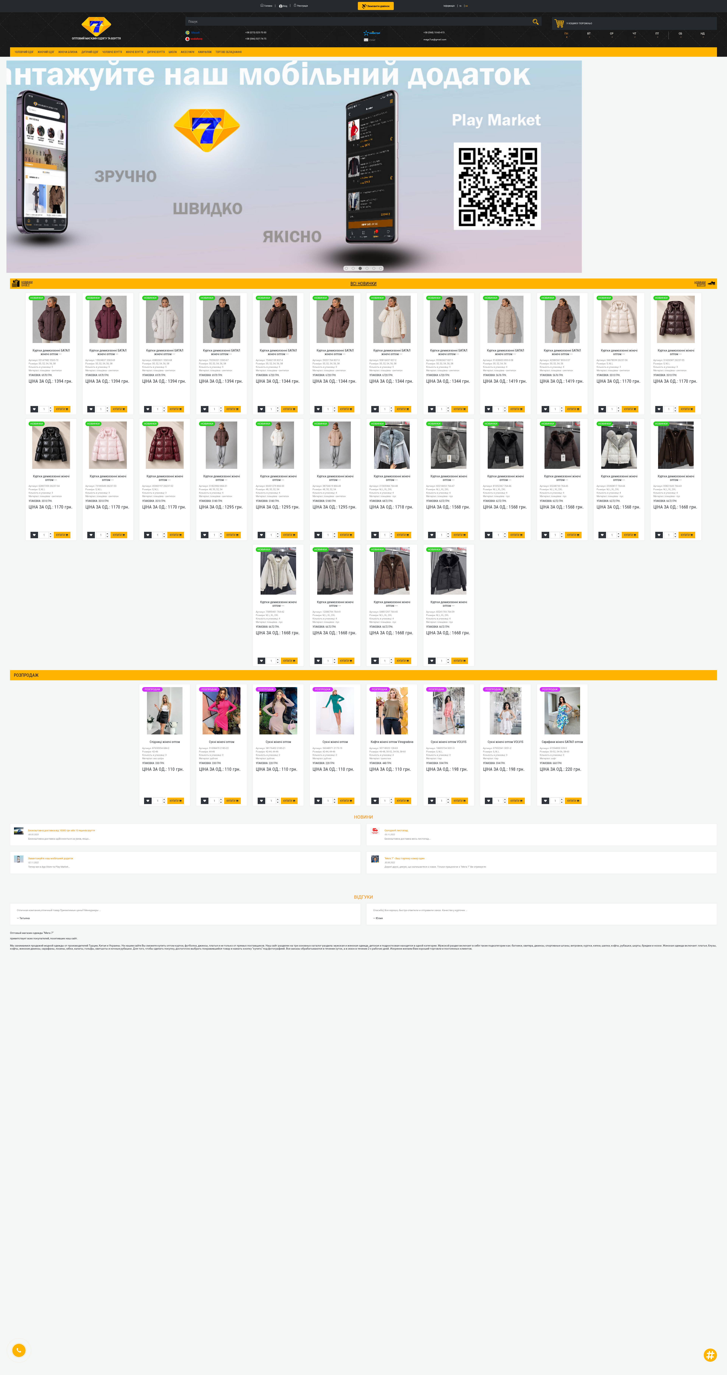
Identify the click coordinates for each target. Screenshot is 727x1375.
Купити (61, 225)
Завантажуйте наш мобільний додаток (50, 674)
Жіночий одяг (46, 52)
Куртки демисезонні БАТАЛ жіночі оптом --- (51, 168)
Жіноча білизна (67, 52)
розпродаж (26, 491)
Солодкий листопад (396, 646)
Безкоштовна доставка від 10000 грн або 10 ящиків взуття (61, 646)
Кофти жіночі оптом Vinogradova (392, 558)
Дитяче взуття (156, 52)
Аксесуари (187, 52)
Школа (173, 52)
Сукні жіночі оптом (221, 558)
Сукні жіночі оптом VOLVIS (448, 558)
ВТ (588, 33)
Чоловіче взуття (112, 52)
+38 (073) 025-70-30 (256, 32)
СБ (680, 33)
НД (703, 33)
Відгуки (363, 713)
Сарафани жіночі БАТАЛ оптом (562, 558)
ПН (566, 33)
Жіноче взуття (134, 52)
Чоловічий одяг (24, 52)
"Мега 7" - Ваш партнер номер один (405, 674)
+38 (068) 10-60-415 (434, 32)
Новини (363, 633)
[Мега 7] (363, 75)
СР (611, 33)
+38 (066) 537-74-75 (256, 38)
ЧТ (634, 33)
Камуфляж (205, 52)
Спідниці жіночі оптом (165, 558)
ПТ (657, 33)
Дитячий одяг (89, 52)
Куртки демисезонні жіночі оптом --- (619, 168)
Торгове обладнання (229, 52)
